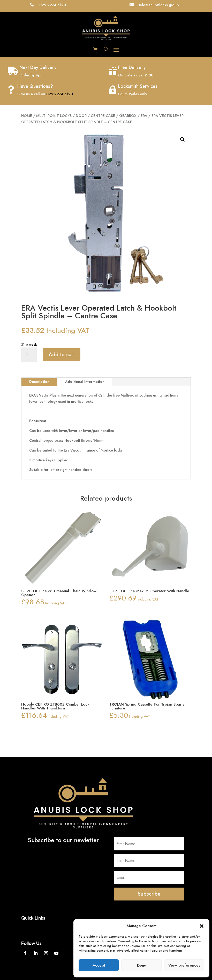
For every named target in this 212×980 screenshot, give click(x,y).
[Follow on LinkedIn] (36, 953)
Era (144, 115)
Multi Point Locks (54, 115)
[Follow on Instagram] (46, 953)
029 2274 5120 (59, 94)
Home (26, 115)
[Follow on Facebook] (25, 953)
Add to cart (62, 354)
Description (39, 381)
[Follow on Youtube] (56, 953)
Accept (99, 965)
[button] (201, 926)
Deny (141, 965)
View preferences (184, 965)
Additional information (84, 381)
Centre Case (103, 115)
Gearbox (128, 115)
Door (81, 115)
